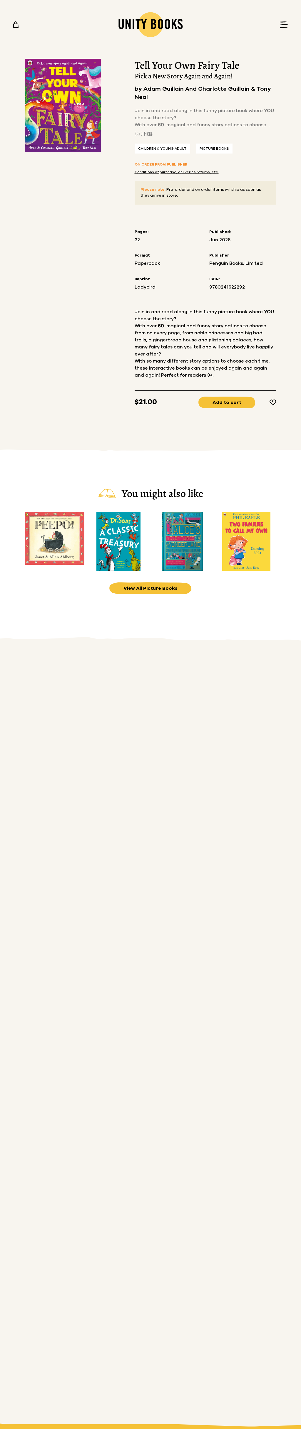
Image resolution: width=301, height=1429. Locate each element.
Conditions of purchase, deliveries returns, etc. (177, 172)
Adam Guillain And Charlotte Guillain (197, 89)
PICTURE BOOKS (214, 148)
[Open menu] (282, 24)
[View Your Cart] (16, 24)
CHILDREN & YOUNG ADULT (162, 148)
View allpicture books (150, 588)
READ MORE (144, 134)
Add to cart (227, 402)
